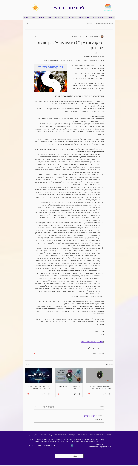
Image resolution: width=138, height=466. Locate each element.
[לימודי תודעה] (38, 375)
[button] (27, 23)
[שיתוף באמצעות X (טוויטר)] (98, 348)
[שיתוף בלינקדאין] (94, 348)
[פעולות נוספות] (35, 36)
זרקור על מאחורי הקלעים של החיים (104, 23)
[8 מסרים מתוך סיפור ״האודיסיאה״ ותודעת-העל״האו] (99, 375)
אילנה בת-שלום (108, 11)
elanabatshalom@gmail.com (99, 446)
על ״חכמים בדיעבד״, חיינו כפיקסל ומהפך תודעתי (69, 387)
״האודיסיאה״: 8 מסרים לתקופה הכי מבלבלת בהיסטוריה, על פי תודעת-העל (100, 387)
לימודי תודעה (89, 23)
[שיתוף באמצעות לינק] (89, 348)
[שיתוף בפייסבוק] (103, 348)
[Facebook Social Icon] (72, 445)
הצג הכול (27, 364)
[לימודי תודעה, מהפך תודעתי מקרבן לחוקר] (69, 375)
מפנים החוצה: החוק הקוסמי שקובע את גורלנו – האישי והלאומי (39, 387)
